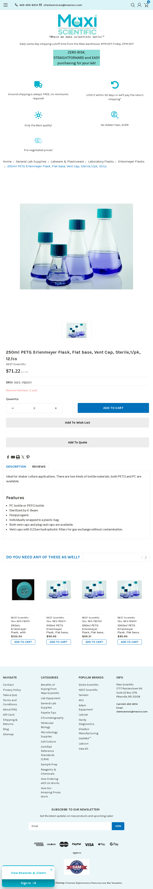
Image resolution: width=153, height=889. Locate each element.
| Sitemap (60, 883)
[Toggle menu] (5, 7)
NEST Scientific (16, 364)
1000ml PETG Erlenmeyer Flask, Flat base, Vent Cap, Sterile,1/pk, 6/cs (130, 629)
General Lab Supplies (31, 161)
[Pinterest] (28, 457)
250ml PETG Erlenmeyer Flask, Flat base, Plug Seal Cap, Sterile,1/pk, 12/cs (93, 629)
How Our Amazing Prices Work (51, 792)
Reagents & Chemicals (48, 771)
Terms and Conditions (10, 702)
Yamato (83, 695)
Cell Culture (48, 741)
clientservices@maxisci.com (62, 5)
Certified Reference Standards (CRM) (48, 753)
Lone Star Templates (111, 883)
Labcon (83, 743)
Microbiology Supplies (49, 734)
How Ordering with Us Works (50, 781)
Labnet (83, 714)
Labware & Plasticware (67, 161)
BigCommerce (83, 883)
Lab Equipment (50, 698)
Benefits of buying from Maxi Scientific (50, 689)
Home (7, 161)
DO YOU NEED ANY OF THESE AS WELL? (43, 557)
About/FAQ (10, 709)
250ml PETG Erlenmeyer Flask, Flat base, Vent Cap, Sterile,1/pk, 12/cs (57, 166)
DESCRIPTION (16, 466)
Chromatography (51, 718)
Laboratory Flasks (101, 161)
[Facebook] (8, 457)
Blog (6, 729)
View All (83, 748)
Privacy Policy (12, 690)
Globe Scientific (89, 684)
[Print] (18, 457)
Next (145, 557)
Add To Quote (77, 442)
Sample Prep (49, 764)
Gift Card (8, 714)
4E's (81, 700)
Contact (8, 684)
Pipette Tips (48, 712)
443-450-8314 (28, 5)
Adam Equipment (86, 707)
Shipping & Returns (10, 722)
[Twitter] (23, 457)
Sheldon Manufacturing (88, 731)
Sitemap (8, 734)
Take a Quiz (10, 695)
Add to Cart (23, 642)
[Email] (13, 457)
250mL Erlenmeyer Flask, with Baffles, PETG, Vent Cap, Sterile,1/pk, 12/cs (20, 629)
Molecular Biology (47, 725)
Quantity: (12, 399)
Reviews (39, 466)
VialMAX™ (85, 738)
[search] (132, 5)
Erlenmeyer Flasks (131, 161)
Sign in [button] (26, 883)
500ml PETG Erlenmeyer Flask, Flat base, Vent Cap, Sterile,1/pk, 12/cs (57, 629)
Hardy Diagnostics (86, 722)
